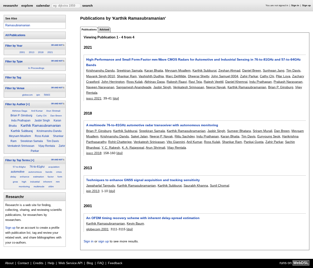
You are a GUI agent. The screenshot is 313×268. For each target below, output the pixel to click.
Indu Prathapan (20, 120)
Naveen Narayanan (100, 87)
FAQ (100, 263)
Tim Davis (53, 141)
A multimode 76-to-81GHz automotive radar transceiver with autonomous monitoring (152, 125)
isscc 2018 (94, 153)
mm (58, 181)
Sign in (295, 5)
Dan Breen (56, 115)
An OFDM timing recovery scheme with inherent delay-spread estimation (143, 218)
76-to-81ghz (37, 166)
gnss (15, 181)
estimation (38, 176)
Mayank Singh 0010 (100, 76)
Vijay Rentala (46, 146)
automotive (18, 171)
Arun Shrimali (53, 111)
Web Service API (70, 263)
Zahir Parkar (249, 76)
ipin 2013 (92, 191)
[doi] (116, 98)
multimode (39, 186)
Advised (104, 29)
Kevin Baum (135, 223)
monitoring (24, 186)
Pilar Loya (283, 76)
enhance (24, 176)
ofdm (51, 186)
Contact (23, 263)
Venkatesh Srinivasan (20, 146)
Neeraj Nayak (216, 87)
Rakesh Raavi (177, 81)
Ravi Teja (195, 81)
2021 (50, 52)
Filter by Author (15, 104)
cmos (59, 172)
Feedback (115, 263)
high (24, 181)
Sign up (306, 5)
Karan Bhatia (153, 70)
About (9, 263)
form (60, 176)
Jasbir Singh (42, 120)
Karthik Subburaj (22, 131)
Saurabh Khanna (196, 185)
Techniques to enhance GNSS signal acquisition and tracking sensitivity (143, 180)
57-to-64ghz (19, 167)
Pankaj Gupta (254, 142)
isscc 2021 (94, 98)
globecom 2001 (97, 229)
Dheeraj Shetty (198, 76)
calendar (43, 5)
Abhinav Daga (19, 111)
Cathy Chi (41, 115)
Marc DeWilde (176, 76)
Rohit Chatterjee (120, 142)
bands (49, 172)
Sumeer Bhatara (239, 131)
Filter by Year (13, 45)
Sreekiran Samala (31, 141)
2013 (31, 52)
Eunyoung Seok (268, 136)
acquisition (54, 167)
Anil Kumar (37, 111)
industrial (35, 181)
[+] (28, 104)
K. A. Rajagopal (133, 147)
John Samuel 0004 (224, 76)
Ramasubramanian (17, 25)
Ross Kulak (42, 136)
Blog (90, 263)
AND (56, 45)
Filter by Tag (13, 77)
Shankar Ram (127, 76)
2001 (22, 52)
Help (51, 263)
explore (27, 5)
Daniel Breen (251, 70)
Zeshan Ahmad (229, 70)
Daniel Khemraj (236, 81)
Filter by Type (14, 61)
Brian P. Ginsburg (21, 115)
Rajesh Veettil (213, 81)
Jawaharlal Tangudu (100, 185)
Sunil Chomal (219, 185)
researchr (10, 5)
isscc (47, 94)
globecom (27, 95)
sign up (103, 241)
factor (51, 176)
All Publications (15, 35)
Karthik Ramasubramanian (41, 125)
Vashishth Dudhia (151, 76)
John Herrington (113, 81)
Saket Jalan (139, 136)
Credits (38, 263)
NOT (61, 45)
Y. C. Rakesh (111, 147)
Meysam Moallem (20, 136)
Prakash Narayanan (288, 81)
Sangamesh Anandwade (133, 87)
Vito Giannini (176, 142)
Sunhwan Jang (273, 70)
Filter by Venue (15, 88)
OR (52, 45)
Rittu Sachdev (185, 136)
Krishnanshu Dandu (49, 131)
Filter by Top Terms (17, 160)
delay (13, 176)
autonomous (35, 172)
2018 (41, 52)
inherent (47, 181)
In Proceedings (36, 68)
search (87, 5)
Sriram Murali (262, 131)
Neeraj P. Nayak (161, 136)
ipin (38, 95)
